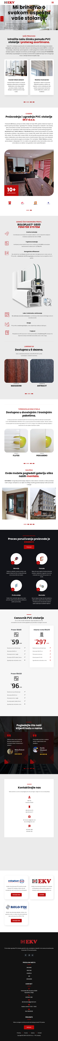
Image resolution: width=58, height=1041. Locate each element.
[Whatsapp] (32, 955)
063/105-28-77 (29, 812)
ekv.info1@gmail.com (29, 821)
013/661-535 (29, 831)
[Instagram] (29, 955)
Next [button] (2, 19)
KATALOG (29, 1027)
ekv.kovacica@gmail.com (29, 820)
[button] (26, 393)
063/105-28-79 (29, 810)
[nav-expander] (52, 2)
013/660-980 (29, 829)
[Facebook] (25, 955)
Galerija (32, 1032)
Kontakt (40, 1032)
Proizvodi (29, 547)
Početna (19, 1032)
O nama (26, 1032)
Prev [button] (2, 17)
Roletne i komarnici (21, 80)
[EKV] (9, 3)
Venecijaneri (47, 80)
